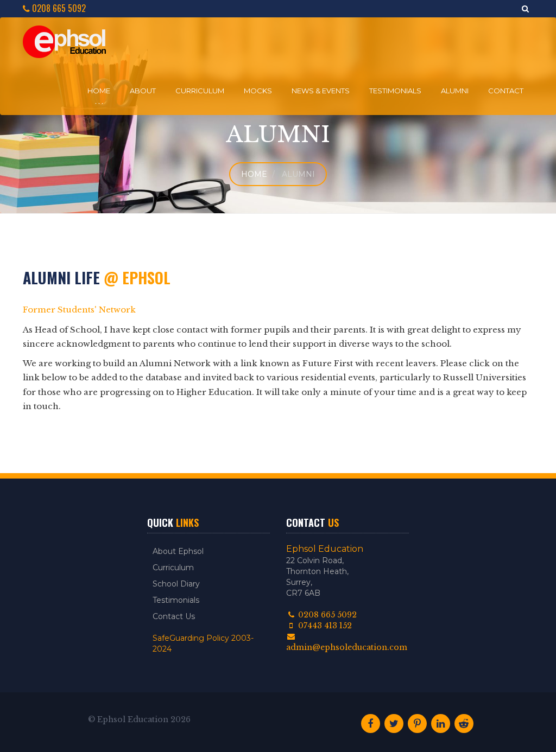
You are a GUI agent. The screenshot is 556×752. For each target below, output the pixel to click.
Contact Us (174, 616)
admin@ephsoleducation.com (346, 647)
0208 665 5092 (58, 8)
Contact (505, 90)
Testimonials (395, 90)
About (143, 90)
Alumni (455, 90)
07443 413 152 (324, 625)
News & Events (321, 90)
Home (98, 90)
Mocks (258, 90)
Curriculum (199, 90)
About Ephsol (178, 551)
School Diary (176, 584)
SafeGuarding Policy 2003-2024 (203, 643)
